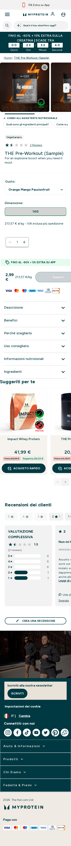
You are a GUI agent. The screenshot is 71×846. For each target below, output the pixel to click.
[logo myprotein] (35, 14)
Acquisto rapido (26, 468)
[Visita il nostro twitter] (46, 732)
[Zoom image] (44, 67)
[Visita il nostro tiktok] (27, 732)
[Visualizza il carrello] (63, 14)
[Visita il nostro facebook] (17, 732)
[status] (17, 242)
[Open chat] (65, 732)
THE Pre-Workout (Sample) (31, 57)
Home (8, 57)
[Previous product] (58, 482)
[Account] (53, 14)
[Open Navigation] (7, 14)
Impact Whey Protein (23, 439)
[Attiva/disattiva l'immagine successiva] (66, 88)
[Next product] (65, 482)
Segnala (64, 600)
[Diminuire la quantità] (10, 242)
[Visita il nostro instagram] (8, 732)
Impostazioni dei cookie (23, 706)
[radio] (35, 211)
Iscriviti (17, 693)
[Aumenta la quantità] (24, 242)
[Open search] (7, 25)
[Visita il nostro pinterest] (55, 732)
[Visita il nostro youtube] (36, 732)
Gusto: (10, 181)
